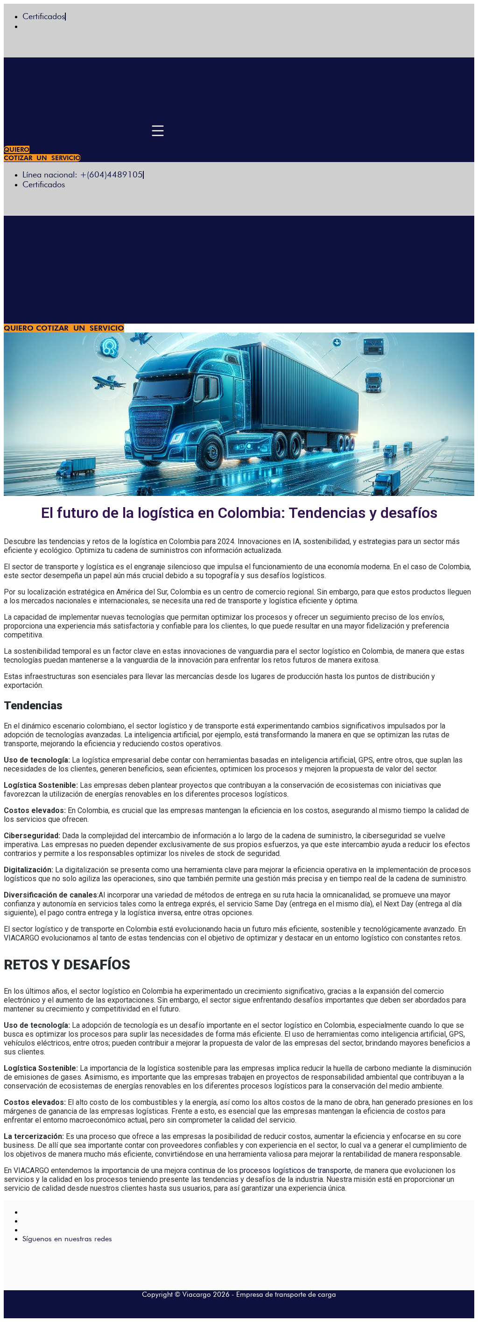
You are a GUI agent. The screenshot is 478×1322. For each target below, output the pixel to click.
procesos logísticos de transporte (295, 1170)
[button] (158, 132)
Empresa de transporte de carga (286, 1294)
